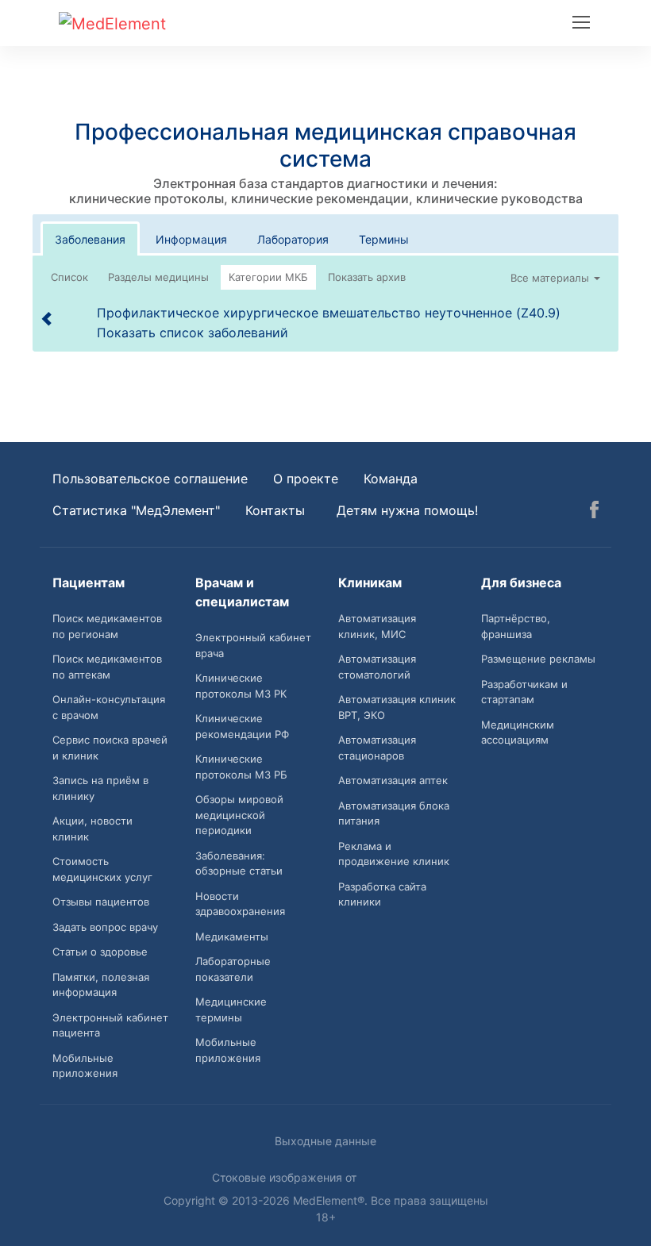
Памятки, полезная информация (100, 985)
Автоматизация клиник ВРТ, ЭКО (397, 707)
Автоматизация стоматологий (377, 666)
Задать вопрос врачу (105, 927)
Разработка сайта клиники (382, 894)
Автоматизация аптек (393, 780)
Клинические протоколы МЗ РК (241, 685)
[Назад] (47, 318)
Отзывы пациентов (100, 901)
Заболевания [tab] (90, 239)
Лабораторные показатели (233, 969)
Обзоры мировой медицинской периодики (239, 814)
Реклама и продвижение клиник (393, 854)
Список (69, 277)
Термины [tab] (384, 239)
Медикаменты (231, 936)
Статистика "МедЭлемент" (136, 510)
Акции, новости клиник (92, 828)
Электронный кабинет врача (253, 645)
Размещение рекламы (538, 658)
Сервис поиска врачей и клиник (110, 747)
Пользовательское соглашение (150, 478)
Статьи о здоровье (100, 951)
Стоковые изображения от (286, 1177)
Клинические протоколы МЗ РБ (241, 766)
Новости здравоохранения (240, 904)
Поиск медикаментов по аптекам (107, 666)
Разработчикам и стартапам (524, 692)
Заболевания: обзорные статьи (239, 863)
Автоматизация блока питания (393, 813)
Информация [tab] (191, 239)
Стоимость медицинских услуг (102, 869)
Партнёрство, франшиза (515, 626)
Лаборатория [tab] (293, 239)
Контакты (275, 510)
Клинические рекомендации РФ (242, 726)
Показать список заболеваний (192, 332)
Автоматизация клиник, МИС (377, 626)
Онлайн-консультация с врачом (108, 707)
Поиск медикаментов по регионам (107, 626)
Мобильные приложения (84, 1066)
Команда (391, 478)
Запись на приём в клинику (100, 788)
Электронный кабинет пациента (110, 1025)
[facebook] (594, 511)
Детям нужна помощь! (407, 510)
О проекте (305, 478)
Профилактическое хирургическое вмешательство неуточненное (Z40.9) (328, 313)
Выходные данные (325, 1141)
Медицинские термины (231, 1009)
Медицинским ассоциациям (517, 732)
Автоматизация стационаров (377, 747)
